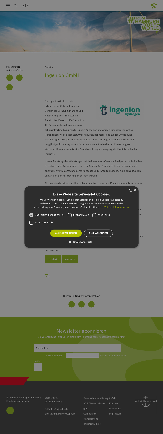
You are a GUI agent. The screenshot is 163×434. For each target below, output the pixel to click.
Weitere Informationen (116, 207)
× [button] (135, 190)
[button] (81, 242)
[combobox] (130, 190)
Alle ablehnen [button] (98, 233)
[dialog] (82, 217)
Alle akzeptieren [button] (66, 233)
